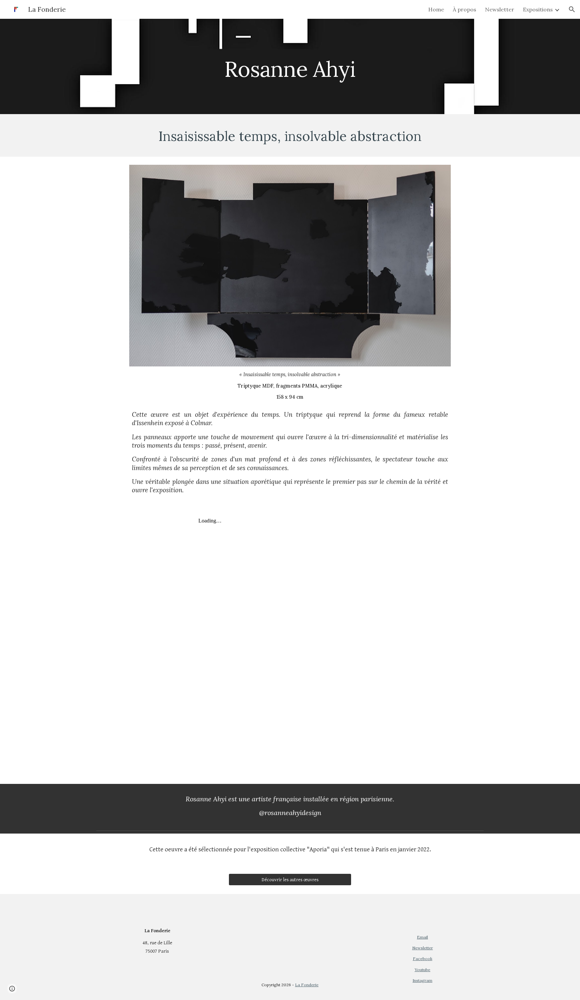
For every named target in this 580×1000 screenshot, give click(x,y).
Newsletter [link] (499, 9)
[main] (290, 66)
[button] (572, 9)
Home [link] (436, 9)
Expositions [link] (538, 9)
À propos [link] (464, 9)
